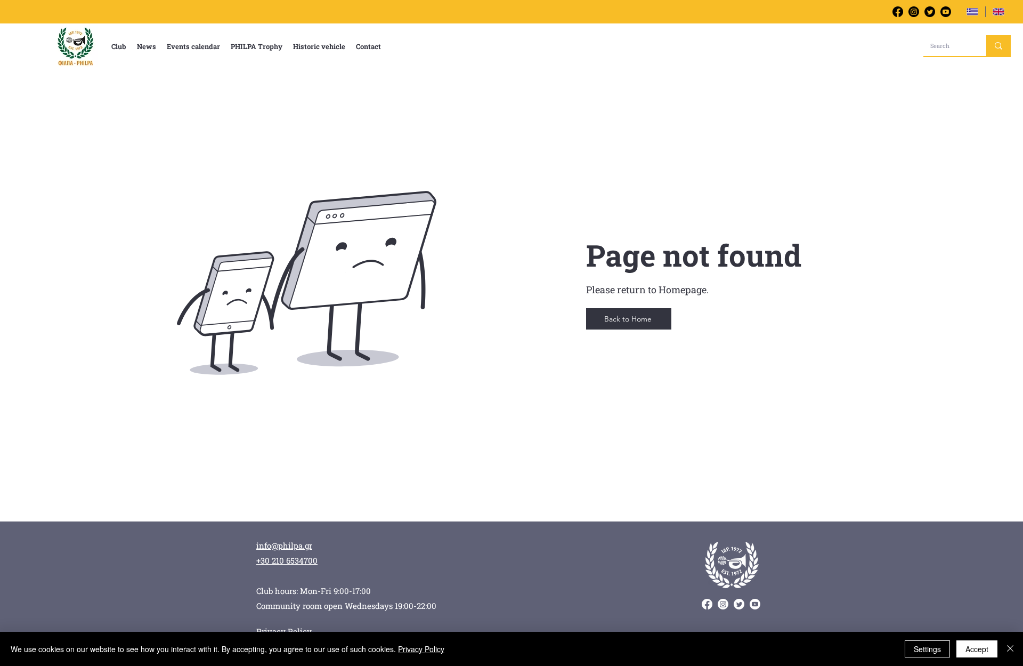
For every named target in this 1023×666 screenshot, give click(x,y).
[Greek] (972, 11)
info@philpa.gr (284, 545)
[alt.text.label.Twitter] (929, 11)
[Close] (1010, 648)
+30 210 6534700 (287, 560)
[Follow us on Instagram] (913, 11)
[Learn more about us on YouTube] (945, 11)
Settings (927, 649)
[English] (998, 11)
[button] (119, 46)
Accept (976, 649)
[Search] (998, 45)
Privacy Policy (421, 649)
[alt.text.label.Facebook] (897, 11)
